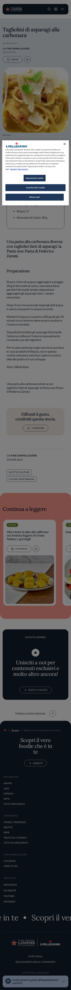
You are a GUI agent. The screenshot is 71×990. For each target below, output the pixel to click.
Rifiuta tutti (34, 197)
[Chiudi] (64, 144)
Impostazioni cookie (34, 178)
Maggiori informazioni (19, 169)
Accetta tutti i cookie (35, 187)
